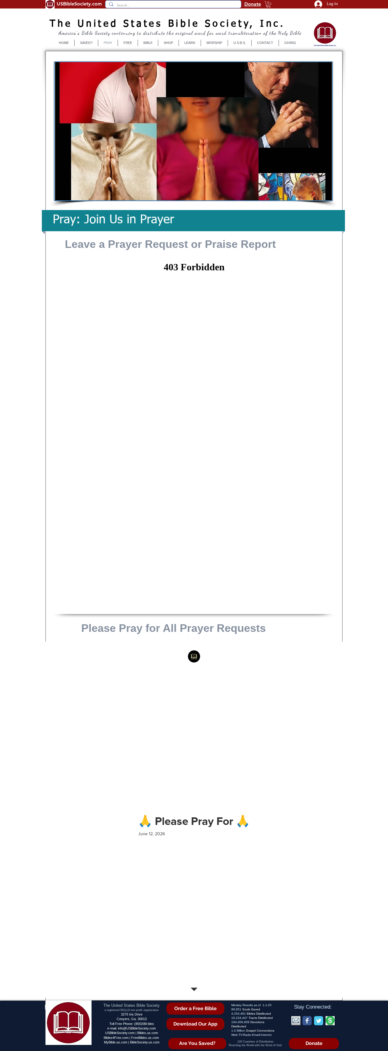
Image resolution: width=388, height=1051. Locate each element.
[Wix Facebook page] (307, 1020)
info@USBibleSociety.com (137, 1028)
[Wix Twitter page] (318, 1020)
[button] (268, 4)
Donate (252, 4)
